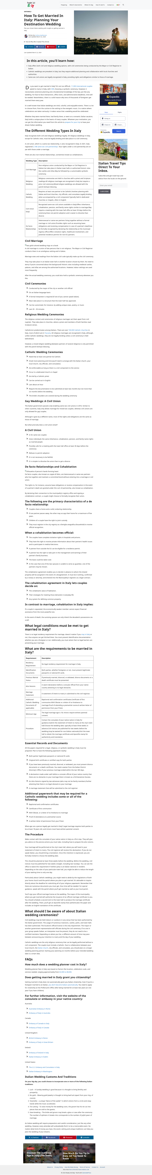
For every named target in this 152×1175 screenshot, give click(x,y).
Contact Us (110, 5)
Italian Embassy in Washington (40, 1071)
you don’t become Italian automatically (63, 985)
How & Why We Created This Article (37, 42)
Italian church (43, 948)
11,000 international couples (81, 86)
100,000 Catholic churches (78, 330)
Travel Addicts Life (83, 1169)
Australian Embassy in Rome (39, 1009)
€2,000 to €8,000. (65, 972)
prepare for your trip (72, 122)
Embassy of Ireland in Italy (39, 1053)
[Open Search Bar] (123, 4)
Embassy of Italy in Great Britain (41, 1042)
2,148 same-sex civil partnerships (45, 147)
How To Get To (100, 5)
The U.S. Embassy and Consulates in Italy (44, 1067)
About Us (50, 1167)
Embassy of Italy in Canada (39, 1028)
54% (52, 89)
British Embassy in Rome (38, 1038)
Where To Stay (89, 5)
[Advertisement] (111, 226)
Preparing (64, 5)
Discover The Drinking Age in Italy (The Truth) (39, 1154)
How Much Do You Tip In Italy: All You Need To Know (76, 1156)
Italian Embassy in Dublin (38, 1057)
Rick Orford (72, 1169)
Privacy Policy (59, 1167)
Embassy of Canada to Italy (39, 1023)
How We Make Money (71, 1167)
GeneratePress (86, 1173)
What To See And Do (76, 5)
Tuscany (48, 333)
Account (102, 1167)
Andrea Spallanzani (41, 35)
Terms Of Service (85, 1167)
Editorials (27, 11)
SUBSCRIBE (104, 191)
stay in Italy (85, 634)
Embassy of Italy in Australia (39, 1013)
